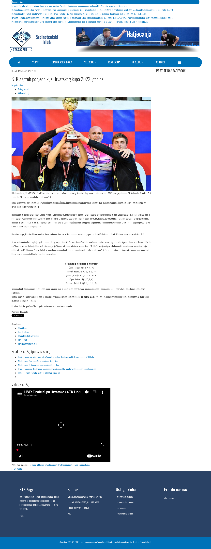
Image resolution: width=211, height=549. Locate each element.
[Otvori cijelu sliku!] (81, 144)
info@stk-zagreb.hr (81, 507)
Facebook (169, 498)
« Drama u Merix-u (37, 465)
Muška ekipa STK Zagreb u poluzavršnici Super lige (38, 365)
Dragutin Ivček (17, 85)
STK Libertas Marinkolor (27, 343)
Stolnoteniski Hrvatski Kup (28, 336)
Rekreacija (114, 62)
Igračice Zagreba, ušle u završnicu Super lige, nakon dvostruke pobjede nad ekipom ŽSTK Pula (56, 357)
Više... (21, 515)
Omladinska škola (62, 62)
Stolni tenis (22, 328)
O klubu (136, 62)
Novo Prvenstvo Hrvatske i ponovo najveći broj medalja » (67, 465)
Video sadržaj (23, 93)
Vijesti (36, 62)
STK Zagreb (22, 339)
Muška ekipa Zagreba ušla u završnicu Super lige (38, 361)
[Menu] (179, 62)
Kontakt (160, 62)
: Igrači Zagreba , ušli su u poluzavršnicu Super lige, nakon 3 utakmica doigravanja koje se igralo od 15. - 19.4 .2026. (79, 13)
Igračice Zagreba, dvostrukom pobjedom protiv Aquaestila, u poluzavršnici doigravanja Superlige (57, 369)
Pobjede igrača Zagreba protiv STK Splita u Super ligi (39, 372)
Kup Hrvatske (23, 332)
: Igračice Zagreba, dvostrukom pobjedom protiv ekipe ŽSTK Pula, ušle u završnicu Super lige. (69, 6)
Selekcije (89, 62)
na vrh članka (17, 468)
